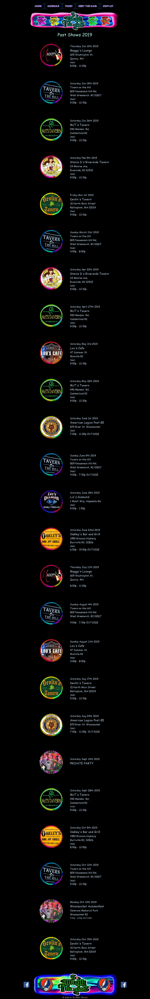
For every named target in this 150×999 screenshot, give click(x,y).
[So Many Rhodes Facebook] (26, 984)
